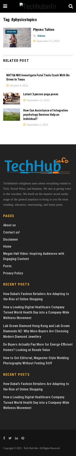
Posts (7, 266)
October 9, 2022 (18, 85)
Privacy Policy (13, 273)
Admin (41, 35)
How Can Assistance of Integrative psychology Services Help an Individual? (45, 114)
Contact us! (11, 232)
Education (11, 32)
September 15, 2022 (48, 41)
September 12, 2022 (38, 100)
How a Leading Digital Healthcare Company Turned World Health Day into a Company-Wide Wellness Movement (36, 312)
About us (9, 225)
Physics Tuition (43, 30)
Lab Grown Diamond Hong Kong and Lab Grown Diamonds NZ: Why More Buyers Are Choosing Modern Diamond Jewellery (36, 331)
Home (7, 246)
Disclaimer (10, 239)
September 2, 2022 (37, 124)
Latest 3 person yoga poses (40, 94)
